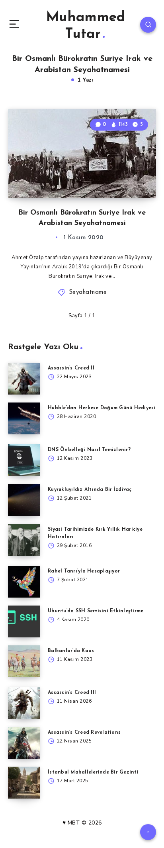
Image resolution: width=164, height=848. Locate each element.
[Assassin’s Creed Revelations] (24, 743)
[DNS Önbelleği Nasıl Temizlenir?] (24, 460)
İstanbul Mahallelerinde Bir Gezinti (93, 772)
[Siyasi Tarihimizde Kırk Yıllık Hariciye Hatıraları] (24, 540)
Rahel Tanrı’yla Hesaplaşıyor (84, 571)
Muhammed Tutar (85, 26)
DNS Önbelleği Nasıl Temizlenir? (89, 449)
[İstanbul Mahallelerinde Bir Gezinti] (24, 783)
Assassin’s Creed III (72, 692)
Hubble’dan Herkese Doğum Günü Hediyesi (102, 408)
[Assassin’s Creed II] (24, 379)
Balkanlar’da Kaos (71, 651)
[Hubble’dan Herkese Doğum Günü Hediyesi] (24, 418)
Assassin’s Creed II (71, 368)
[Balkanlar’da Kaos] (24, 661)
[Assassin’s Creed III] (24, 703)
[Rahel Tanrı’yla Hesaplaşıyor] (24, 582)
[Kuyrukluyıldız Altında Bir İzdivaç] (24, 500)
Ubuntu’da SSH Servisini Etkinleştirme (95, 611)
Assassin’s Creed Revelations (84, 732)
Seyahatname (88, 292)
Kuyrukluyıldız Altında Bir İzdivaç (90, 489)
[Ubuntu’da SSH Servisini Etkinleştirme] (24, 621)
